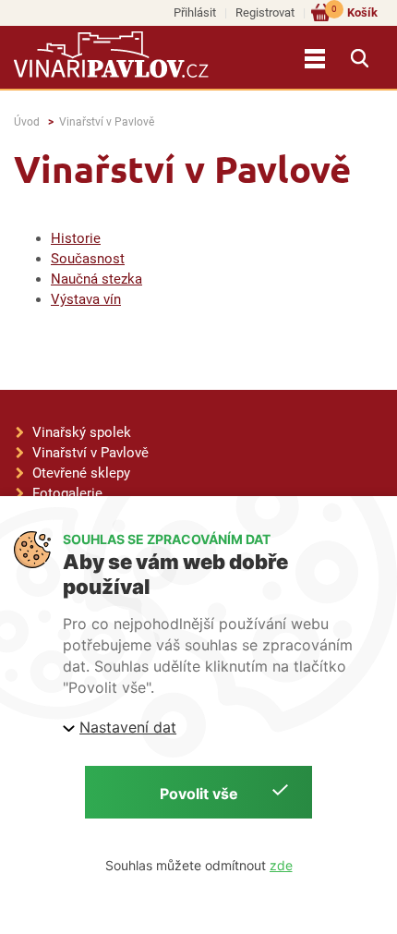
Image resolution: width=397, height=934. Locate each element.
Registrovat (265, 12)
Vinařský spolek (81, 432)
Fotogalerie (67, 493)
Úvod (27, 121)
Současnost (88, 258)
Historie (76, 238)
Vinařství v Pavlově (106, 121)
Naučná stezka (96, 279)
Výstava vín (86, 299)
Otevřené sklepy (81, 473)
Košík (354, 11)
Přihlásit (195, 12)
